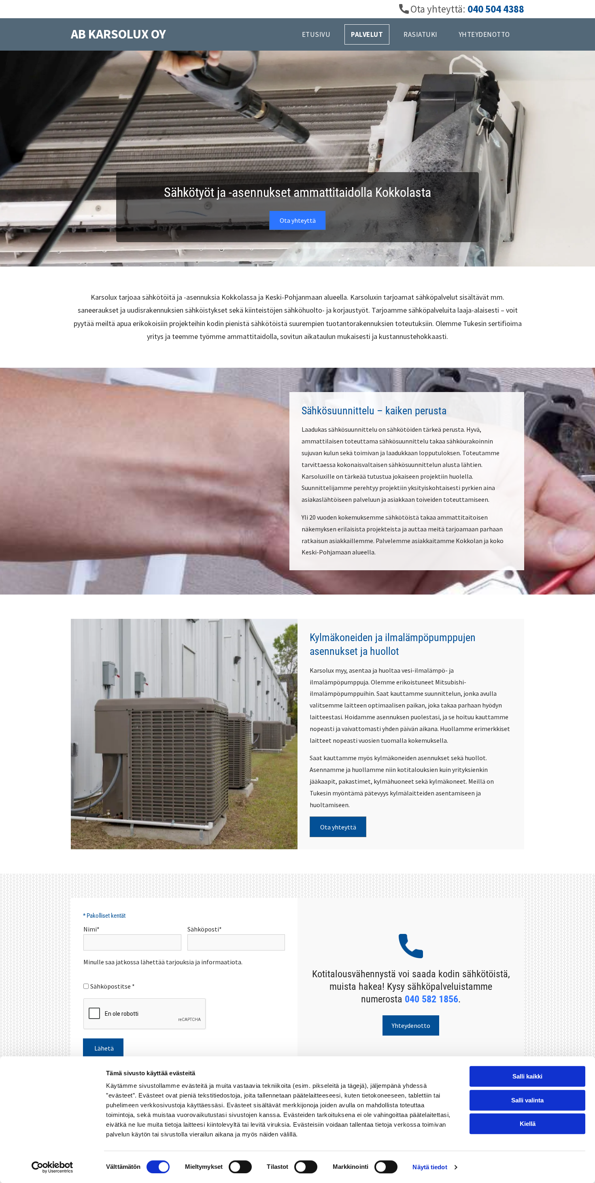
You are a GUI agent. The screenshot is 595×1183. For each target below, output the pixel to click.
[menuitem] (320, 34)
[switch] (240, 1166)
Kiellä (528, 1123)
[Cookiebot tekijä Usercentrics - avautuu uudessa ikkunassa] (52, 1167)
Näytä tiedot (429, 1167)
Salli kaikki (527, 1076)
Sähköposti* (204, 929)
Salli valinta (527, 1100)
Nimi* (91, 929)
